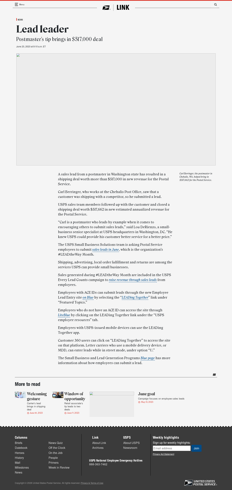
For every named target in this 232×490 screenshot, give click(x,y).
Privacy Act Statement (163, 454)
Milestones (22, 467)
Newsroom (130, 448)
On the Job (56, 453)
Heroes (19, 453)
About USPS (131, 443)
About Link (99, 443)
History (19, 458)
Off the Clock (57, 448)
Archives (97, 448)
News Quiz (56, 443)
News (20, 19)
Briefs (18, 443)
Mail (17, 462)
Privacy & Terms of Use (92, 482)
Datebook (21, 448)
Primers (54, 462)
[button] (214, 4)
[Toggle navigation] (16, 4)
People (53, 458)
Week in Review (59, 467)
